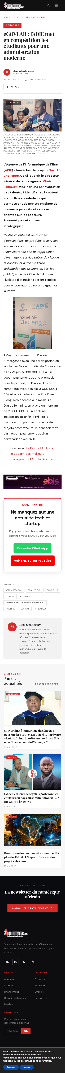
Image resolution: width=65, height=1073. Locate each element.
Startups (9, 985)
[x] (24, 962)
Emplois (39, 991)
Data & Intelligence (15, 997)
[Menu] (56, 5)
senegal (25, 609)
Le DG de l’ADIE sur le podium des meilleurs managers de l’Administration (31, 453)
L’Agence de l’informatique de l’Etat (25, 602)
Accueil (8, 17)
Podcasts (40, 985)
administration (14, 590)
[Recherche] (48, 5)
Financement (11, 991)
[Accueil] (14, 5)
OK (26, 1030)
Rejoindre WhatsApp (32, 548)
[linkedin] (7, 962)
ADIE (8, 170)
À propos (40, 979)
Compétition (34, 590)
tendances (40, 609)
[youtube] (15, 962)
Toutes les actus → (48, 684)
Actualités (23, 17)
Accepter (11, 1067)
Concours (39, 17)
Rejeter (27, 1067)
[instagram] (32, 962)
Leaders (8, 1004)
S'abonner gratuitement (30, 908)
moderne (10, 609)
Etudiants (25, 596)
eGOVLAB (10, 596)
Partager (15, 87)
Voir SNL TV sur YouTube (32, 561)
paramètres (45, 1060)
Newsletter (41, 997)
